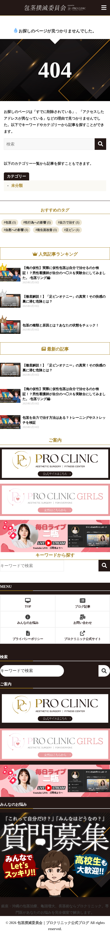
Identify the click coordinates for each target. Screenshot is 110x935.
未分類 (17, 185)
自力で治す (69, 222)
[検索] (100, 144)
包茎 (10, 222)
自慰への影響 (16, 230)
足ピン (72, 230)
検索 (104, 565)
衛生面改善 (47, 230)
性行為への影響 (38, 222)
